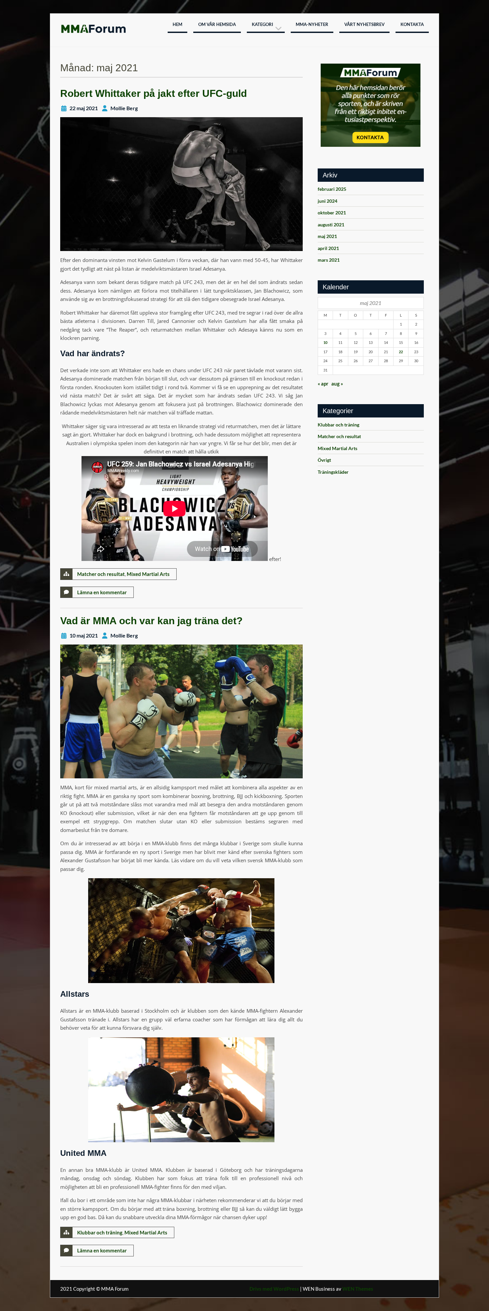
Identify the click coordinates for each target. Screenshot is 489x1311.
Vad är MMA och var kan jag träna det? (151, 620)
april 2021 (328, 248)
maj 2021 (327, 236)
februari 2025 (332, 189)
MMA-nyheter (312, 24)
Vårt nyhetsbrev (364, 24)
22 (401, 352)
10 (325, 342)
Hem (177, 24)
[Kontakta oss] (371, 105)
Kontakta (412, 24)
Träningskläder (333, 472)
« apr (323, 384)
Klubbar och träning (99, 1232)
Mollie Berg (124, 108)
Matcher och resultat (101, 574)
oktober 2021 (332, 212)
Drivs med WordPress (274, 1289)
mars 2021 (329, 260)
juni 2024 (327, 201)
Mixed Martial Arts (148, 574)
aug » (337, 384)
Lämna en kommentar (102, 592)
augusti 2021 (331, 224)
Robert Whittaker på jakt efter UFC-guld (153, 93)
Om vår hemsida (217, 24)
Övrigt (324, 460)
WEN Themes (357, 1289)
